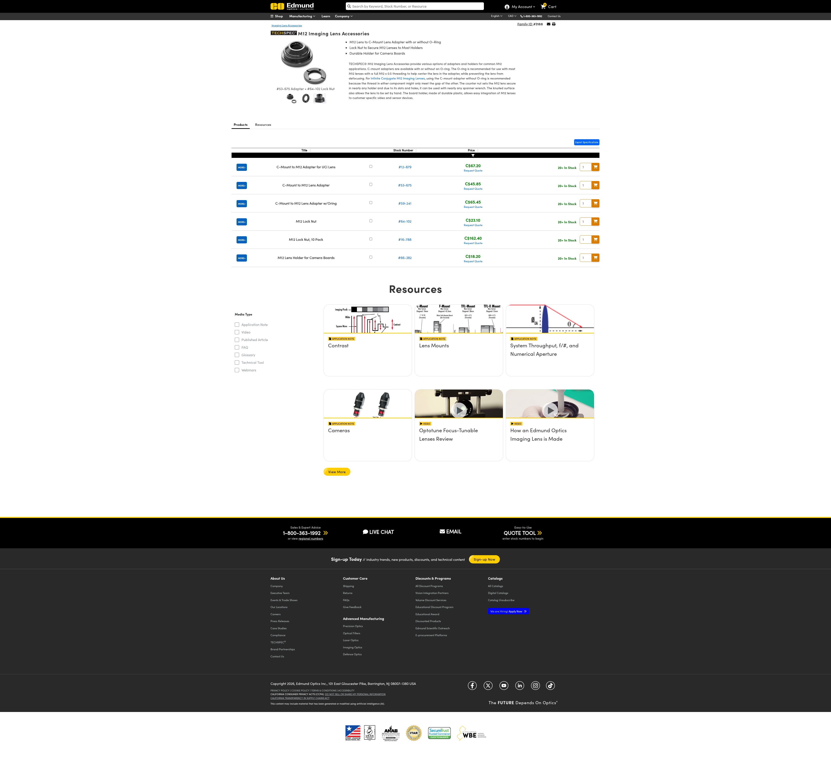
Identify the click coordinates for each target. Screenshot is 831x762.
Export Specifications (586, 142)
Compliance (278, 635)
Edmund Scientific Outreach (433, 628)
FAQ (245, 347)
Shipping (348, 586)
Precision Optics (353, 626)
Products (241, 124)
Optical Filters (351, 633)
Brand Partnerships (283, 649)
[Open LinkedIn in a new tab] (519, 687)
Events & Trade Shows (284, 600)
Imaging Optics (352, 647)
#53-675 (405, 185)
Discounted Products (428, 621)
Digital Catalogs (498, 593)
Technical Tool (253, 362)
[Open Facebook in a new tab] (472, 687)
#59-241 (404, 203)
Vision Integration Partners (432, 593)
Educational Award (427, 614)
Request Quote (473, 170)
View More (337, 471)
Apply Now (506, 611)
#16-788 (404, 239)
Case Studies (279, 628)
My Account (521, 7)
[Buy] (595, 167)
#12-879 (405, 167)
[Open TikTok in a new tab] (550, 687)
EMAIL (453, 531)
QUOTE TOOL (520, 532)
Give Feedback (352, 607)
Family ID (525, 24)
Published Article (255, 339)
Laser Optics (351, 640)
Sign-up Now (484, 559)
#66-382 (405, 257)
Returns (348, 593)
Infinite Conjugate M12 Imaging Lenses (398, 78)
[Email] (548, 24)
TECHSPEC (278, 642)
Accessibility (346, 690)
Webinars (249, 370)
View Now (368, 358)
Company (342, 16)
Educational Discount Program (434, 607)
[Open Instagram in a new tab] (535, 687)
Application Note (255, 324)
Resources (263, 124)
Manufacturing (301, 16)
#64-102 (404, 221)
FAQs (346, 600)
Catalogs (495, 586)
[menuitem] (281, 16)
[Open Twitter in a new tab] (488, 687)
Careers (276, 614)
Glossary (248, 355)
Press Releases (280, 621)
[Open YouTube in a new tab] (503, 687)
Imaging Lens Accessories (287, 25)
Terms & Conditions (323, 690)
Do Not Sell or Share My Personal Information (355, 694)
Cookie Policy (300, 690)
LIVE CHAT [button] (381, 532)
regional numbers (311, 538)
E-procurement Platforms (431, 635)
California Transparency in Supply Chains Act (300, 698)
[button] (534, 16)
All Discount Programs (429, 586)
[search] (415, 6)
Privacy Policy (280, 690)
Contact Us (554, 16)
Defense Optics (352, 654)
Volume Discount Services (431, 600)
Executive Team (280, 593)
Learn (326, 16)
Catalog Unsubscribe (501, 600)
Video (246, 332)
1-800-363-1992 (532, 16)
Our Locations (279, 607)
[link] (550, 3)
